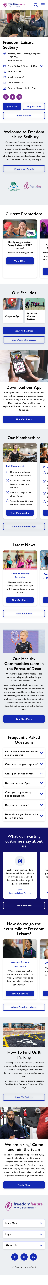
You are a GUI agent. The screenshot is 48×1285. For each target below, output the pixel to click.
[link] (43, 5)
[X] (24, 1257)
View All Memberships (24, 526)
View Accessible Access (24, 339)
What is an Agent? (24, 168)
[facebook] (12, 97)
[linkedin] (33, 1257)
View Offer (20, 261)
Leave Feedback (15, 82)
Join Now (12, 106)
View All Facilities (24, 330)
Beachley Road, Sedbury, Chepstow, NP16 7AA (24, 55)
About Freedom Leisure (24, 1007)
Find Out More (24, 419)
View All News (24, 613)
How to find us (15, 60)
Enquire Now (34, 106)
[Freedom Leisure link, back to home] (14, 5)
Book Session (24, 115)
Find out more (24, 719)
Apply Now (24, 1185)
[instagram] (19, 97)
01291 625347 (14, 71)
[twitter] (6, 97)
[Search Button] (36, 5)
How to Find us (24, 1097)
